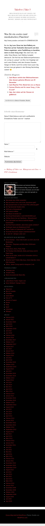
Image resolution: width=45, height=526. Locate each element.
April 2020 (9, 324)
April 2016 (9, 360)
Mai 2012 (9, 434)
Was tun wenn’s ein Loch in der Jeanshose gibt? (21, 202)
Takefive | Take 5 (22, 9)
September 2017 (11, 344)
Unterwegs (9, 309)
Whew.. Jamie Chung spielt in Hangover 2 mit (20, 264)
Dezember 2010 (11, 463)
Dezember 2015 (11, 362)
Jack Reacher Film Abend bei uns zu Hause (24, 85)
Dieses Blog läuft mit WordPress (16, 515)
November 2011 (11, 445)
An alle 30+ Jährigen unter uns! (15, 234)
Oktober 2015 (10, 364)
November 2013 (11, 400)
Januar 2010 (10, 485)
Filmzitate (9, 293)
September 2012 (11, 429)
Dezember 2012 (11, 423)
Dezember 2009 (11, 488)
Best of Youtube (20, 100)
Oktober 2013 (10, 402)
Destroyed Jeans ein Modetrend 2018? (18, 227)
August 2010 (10, 470)
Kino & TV (9, 298)
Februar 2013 (10, 418)
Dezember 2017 (11, 340)
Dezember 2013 (11, 398)
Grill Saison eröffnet (12, 211)
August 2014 (10, 380)
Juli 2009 (9, 499)
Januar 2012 (10, 443)
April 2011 (9, 454)
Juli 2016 (9, 358)
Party (7, 305)
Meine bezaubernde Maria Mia (15, 275)
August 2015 (10, 369)
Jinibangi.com (10, 270)
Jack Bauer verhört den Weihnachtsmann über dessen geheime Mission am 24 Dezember (23, 80)
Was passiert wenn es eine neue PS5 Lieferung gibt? (22, 205)
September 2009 (11, 494)
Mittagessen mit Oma (32, 169)
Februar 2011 (10, 458)
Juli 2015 (9, 371)
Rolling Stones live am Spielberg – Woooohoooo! (21, 218)
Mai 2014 (9, 387)
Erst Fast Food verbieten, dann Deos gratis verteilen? (22, 225)
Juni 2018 (9, 333)
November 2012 (11, 425)
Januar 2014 (10, 396)
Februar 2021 (10, 317)
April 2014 (9, 389)
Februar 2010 (10, 483)
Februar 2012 (10, 440)
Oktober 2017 (10, 342)
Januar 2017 (10, 351)
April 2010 (9, 479)
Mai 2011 (9, 452)
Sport (7, 307)
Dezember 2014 (11, 373)
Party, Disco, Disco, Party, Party (15, 249)
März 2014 (9, 391)
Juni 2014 (9, 384)
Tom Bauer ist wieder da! (13, 214)
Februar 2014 (10, 393)
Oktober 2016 (10, 353)
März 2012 (9, 438)
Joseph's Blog (10, 272)
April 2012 (9, 436)
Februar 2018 (10, 335)
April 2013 (9, 416)
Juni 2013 (9, 411)
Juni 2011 (9, 449)
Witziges (8, 311)
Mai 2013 (9, 414)
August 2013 (10, 407)
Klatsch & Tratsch (11, 300)
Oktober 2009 (10, 492)
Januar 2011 (10, 461)
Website (7, 156)
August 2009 (10, 497)
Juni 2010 (9, 474)
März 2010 (9, 481)
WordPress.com (22, 517)
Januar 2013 (10, 420)
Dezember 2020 (11, 322)
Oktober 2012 (10, 427)
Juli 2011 (8, 447)
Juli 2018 (9, 331)
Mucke (28, 100)
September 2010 (11, 467)
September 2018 (11, 328)
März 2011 (9, 456)
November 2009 (11, 490)
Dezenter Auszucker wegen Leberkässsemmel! (20, 232)
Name (6, 144)
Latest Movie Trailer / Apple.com (16, 281)
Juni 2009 (9, 501)
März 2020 (9, 326)
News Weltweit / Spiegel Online (15, 283)
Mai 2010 (9, 476)
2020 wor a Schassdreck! (14, 209)
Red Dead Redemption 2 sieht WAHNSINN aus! (21, 216)
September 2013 (11, 405)
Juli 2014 (9, 382)
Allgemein (9, 289)
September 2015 (11, 367)
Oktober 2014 (10, 378)
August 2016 (10, 355)
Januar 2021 (10, 319)
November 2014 (11, 376)
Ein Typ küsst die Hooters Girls (15, 207)
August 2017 (10, 346)
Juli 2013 (9, 409)
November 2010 (11, 465)
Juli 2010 (9, 472)
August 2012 (10, 432)
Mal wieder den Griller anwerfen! (16, 200)
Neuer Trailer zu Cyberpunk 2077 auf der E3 (20, 229)
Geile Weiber (10, 296)
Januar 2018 (10, 337)
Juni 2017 (9, 349)
